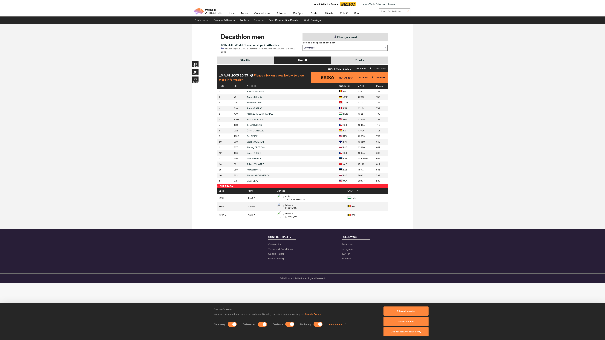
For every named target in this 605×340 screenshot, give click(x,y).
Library (391, 4)
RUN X (344, 13)
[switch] (262, 324)
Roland (256, 164)
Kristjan (254, 169)
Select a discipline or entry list (319, 42)
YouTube (346, 258)
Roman (254, 153)
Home (231, 13)
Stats (314, 13)
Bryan (252, 181)
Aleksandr (258, 175)
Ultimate (329, 13)
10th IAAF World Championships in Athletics (250, 45)
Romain (254, 108)
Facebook (347, 244)
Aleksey (256, 147)
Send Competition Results (284, 20)
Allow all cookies (406, 311)
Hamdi (254, 102)
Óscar (256, 130)
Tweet (196, 74)
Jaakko (255, 142)
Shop (357, 13)
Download (379, 68)
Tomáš (254, 125)
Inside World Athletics (374, 4)
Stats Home (201, 20)
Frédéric (257, 91)
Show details (335, 324)
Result (302, 60)
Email (196, 82)
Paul (252, 136)
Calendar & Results (224, 20)
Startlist (246, 60)
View (363, 68)
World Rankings (312, 20)
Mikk (254, 158)
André (254, 97)
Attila (260, 114)
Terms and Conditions (280, 249)
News (244, 13)
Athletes (281, 13)
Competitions (262, 13)
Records (259, 20)
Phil (255, 119)
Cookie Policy (313, 314)
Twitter (346, 253)
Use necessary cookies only (406, 331)
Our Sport (298, 13)
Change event (346, 37)
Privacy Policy (276, 258)
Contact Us (274, 244)
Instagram (347, 249)
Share (196, 66)
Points (359, 60)
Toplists (244, 20)
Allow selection (406, 321)
